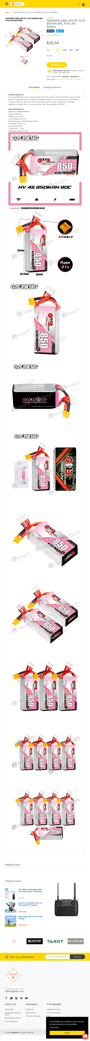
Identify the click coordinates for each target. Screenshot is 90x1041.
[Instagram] (16, 998)
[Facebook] (6, 998)
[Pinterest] (21, 998)
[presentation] (6, 941)
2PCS (58, 50)
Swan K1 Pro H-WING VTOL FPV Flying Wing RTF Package (30, 904)
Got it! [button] (67, 1033)
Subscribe (77, 957)
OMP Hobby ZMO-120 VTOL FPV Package (30, 918)
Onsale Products (13, 881)
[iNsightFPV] (17, 3)
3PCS (64, 50)
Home (7, 12)
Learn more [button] (54, 1027)
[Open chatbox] (85, 1036)
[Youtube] (26, 998)
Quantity (49, 56)
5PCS (77, 50)
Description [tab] (34, 87)
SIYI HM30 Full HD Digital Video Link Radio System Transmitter (30, 890)
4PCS (71, 50)
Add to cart (58, 65)
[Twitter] (11, 998)
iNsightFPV (50, 18)
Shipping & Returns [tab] (52, 87)
